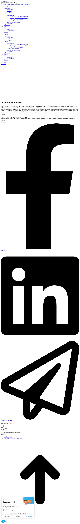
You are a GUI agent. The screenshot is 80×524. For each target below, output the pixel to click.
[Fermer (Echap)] (1, 521)
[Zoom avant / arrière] (6, 521)
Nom (2, 426)
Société (3, 429)
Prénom (3, 427)
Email (2, 431)
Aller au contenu (5, 1)
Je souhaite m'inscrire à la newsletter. (11, 432)
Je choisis (18, 516)
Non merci (7, 516)
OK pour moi (29, 516)
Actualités (3, 64)
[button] (3, 521)
